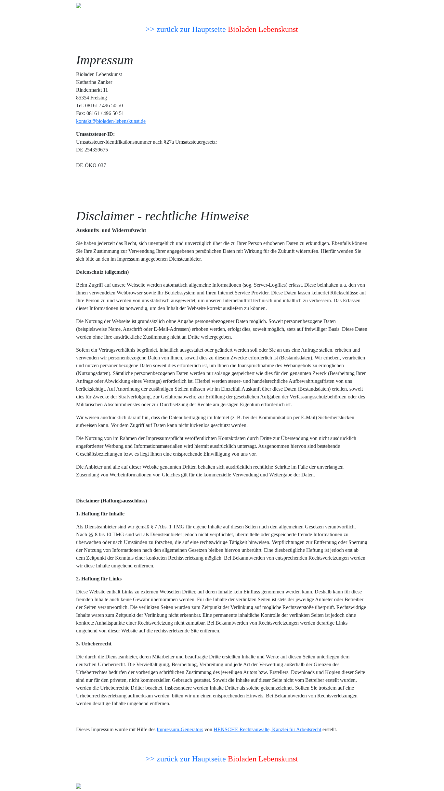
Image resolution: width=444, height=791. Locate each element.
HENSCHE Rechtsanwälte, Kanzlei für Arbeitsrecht (267, 729)
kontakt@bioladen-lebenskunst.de (111, 121)
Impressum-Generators (180, 729)
